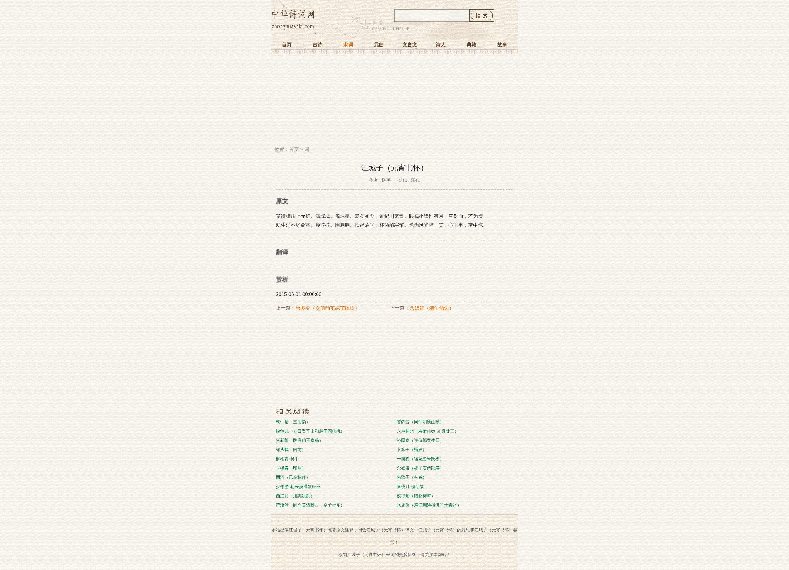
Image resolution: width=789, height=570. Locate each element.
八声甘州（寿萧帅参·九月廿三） (428, 431)
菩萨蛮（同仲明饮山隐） (420, 421)
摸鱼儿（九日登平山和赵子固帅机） (310, 431)
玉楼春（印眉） (291, 468)
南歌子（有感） (412, 477)
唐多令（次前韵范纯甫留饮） (328, 308)
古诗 (317, 44)
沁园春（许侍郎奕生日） (420, 440)
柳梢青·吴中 (287, 458)
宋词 (348, 44)
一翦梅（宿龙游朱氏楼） (420, 458)
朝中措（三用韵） (293, 421)
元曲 (379, 44)
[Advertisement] (394, 102)
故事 (502, 44)
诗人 (441, 44)
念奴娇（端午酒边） (432, 308)
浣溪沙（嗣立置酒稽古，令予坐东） (310, 505)
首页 (287, 44)
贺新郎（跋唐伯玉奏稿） (299, 440)
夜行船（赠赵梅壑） (416, 495)
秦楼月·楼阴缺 (410, 486)
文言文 (410, 44)
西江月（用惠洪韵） (295, 495)
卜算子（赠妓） (412, 449)
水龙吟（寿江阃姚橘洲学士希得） (429, 505)
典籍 (471, 44)
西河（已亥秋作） (293, 477)
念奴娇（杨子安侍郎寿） (420, 468)
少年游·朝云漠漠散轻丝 (298, 486)
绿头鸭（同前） (291, 449)
